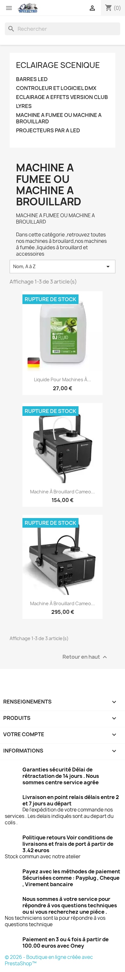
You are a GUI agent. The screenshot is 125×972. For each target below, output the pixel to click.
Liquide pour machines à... (62, 379)
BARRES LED (32, 79)
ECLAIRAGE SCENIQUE (58, 65)
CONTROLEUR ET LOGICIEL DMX (56, 88)
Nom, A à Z (62, 266)
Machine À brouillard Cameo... (62, 603)
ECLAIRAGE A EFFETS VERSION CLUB (62, 97)
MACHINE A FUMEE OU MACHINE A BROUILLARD (59, 118)
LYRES (24, 106)
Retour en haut (86, 657)
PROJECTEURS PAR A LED (48, 130)
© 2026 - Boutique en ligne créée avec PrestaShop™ (49, 960)
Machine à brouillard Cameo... (62, 492)
